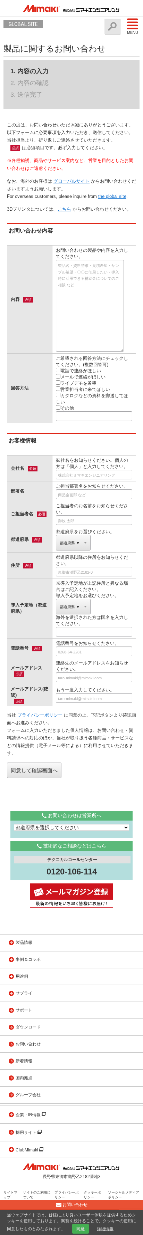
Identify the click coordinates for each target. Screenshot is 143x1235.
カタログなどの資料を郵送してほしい (92, 398)
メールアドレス (26, 667)
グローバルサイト (71, 181)
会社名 (17, 468)
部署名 (17, 491)
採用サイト (26, 1132)
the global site (112, 196)
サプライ (24, 993)
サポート (24, 1010)
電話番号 (20, 648)
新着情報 (24, 1061)
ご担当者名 (22, 513)
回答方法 (20, 388)
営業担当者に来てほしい (85, 389)
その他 (67, 408)
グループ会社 (28, 1094)
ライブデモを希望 (78, 383)
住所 (15, 565)
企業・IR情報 (29, 1114)
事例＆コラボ (28, 959)
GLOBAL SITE (23, 24)
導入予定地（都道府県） (29, 608)
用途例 (22, 976)
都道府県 (20, 539)
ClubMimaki (27, 1150)
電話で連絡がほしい (80, 370)
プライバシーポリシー (39, 715)
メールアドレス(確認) (29, 692)
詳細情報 (105, 1228)
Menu (132, 32)
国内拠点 (24, 1077)
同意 (80, 1228)
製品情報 (24, 942)
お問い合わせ (28, 1044)
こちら (64, 209)
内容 (15, 299)
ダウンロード (28, 1027)
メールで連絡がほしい (83, 377)
